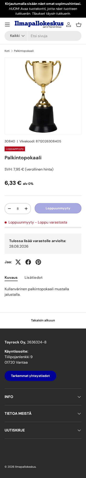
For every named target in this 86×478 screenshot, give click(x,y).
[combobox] (43, 36)
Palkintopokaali (24, 51)
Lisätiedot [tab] (34, 277)
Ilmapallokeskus (25, 467)
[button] (79, 24)
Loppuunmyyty (58, 208)
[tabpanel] (43, 291)
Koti (7, 51)
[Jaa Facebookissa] (28, 262)
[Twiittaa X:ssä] (18, 262)
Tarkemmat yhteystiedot (30, 376)
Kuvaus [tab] (11, 277)
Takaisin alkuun (43, 320)
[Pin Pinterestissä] (38, 262)
